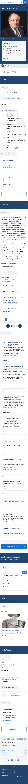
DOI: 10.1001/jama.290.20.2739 (8, 520)
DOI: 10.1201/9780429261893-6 (11, 427)
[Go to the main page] (8, 2)
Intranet (3, 766)
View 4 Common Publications (10, 314)
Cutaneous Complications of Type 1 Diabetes (12, 529)
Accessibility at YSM (6, 769)
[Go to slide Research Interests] (8, 326)
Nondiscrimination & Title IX (19, 769)
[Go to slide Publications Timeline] (14, 326)
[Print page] (16, 72)
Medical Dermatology (6, 103)
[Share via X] (3, 72)
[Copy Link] (25, 80)
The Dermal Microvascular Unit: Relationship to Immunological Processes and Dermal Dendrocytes (13, 420)
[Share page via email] (13, 72)
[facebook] (8, 760)
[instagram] (12, 760)
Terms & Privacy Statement (19, 772)
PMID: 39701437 (14, 352)
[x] (15, 760)
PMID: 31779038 (9, 405)
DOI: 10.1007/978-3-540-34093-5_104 (13, 485)
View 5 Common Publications (10, 291)
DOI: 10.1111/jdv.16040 (18, 405)
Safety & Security (5, 772)
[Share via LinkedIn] (8, 72)
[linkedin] (18, 760)
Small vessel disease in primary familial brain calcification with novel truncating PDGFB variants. (13, 368)
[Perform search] (21, 2)
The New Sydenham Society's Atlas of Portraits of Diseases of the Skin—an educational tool (12, 344)
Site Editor (16, 766)
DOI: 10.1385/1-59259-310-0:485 (12, 535)
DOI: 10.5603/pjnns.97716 (13, 379)
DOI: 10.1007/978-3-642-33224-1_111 (13, 445)
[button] (6, 43)
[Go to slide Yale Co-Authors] (12, 326)
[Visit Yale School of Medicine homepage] (14, 739)
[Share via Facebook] (5, 72)
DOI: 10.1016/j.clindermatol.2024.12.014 (11, 352)
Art (4, 498)
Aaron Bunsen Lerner (8, 442)
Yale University (5, 775)
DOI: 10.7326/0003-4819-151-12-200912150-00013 (14, 466)
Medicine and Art (7, 514)
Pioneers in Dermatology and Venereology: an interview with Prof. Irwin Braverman (14, 396)
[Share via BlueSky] (10, 72)
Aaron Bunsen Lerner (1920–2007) (11, 481)
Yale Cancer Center (16, 103)
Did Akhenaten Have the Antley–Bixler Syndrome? (13, 460)
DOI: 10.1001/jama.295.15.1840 (12, 503)
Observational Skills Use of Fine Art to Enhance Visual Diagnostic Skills (12, 258)
